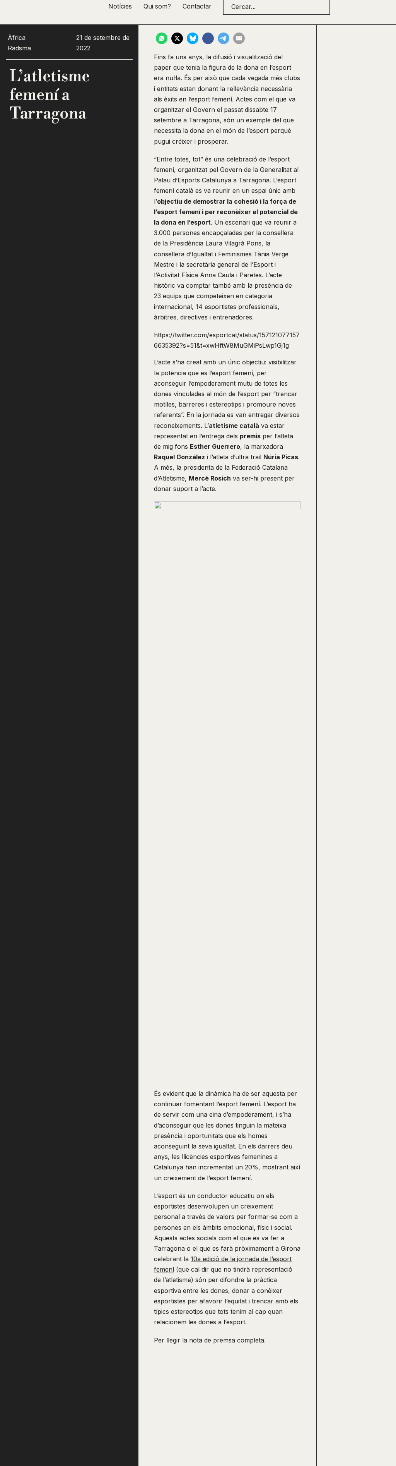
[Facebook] (208, 38)
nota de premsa (212, 1340)
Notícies (120, 6)
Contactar (197, 6)
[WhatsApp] (161, 38)
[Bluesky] (192, 38)
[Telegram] (223, 38)
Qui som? (157, 6)
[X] (177, 38)
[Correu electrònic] (239, 38)
